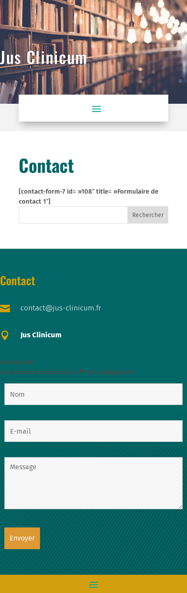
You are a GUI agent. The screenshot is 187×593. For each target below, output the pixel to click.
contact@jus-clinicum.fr (60, 308)
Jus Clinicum (40, 334)
